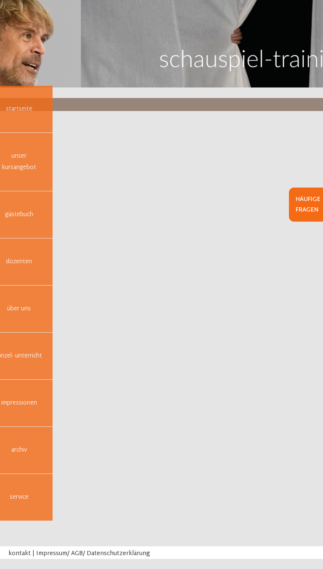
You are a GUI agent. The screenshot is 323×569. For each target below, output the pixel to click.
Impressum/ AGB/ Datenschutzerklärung (93, 553)
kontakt (19, 553)
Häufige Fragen (308, 204)
